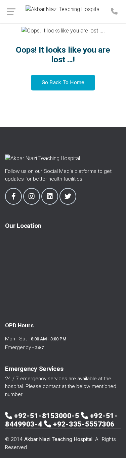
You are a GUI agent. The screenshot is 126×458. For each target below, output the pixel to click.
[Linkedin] (49, 196)
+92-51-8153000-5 (47, 416)
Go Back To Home (63, 82)
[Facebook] (13, 196)
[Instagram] (31, 196)
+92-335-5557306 (84, 424)
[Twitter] (67, 196)
